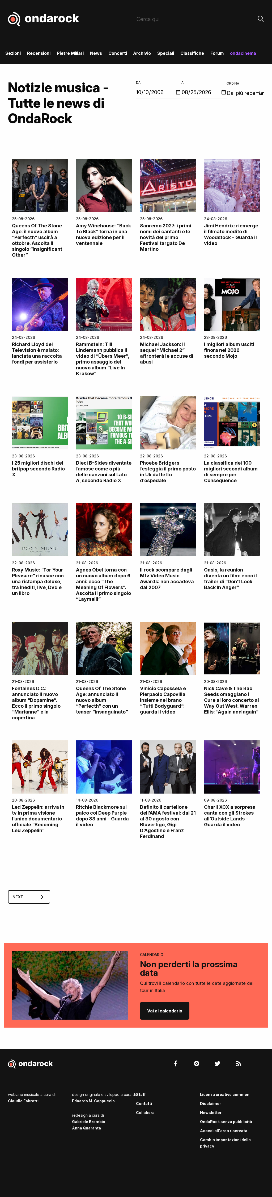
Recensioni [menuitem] (38, 53)
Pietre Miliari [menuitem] (70, 53)
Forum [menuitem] (217, 53)
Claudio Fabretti (23, 1101)
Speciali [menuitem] (165, 53)
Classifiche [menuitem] (192, 53)
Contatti (144, 1103)
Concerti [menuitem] (117, 53)
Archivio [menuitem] (142, 53)
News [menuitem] (96, 53)
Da (138, 82)
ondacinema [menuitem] (243, 53)
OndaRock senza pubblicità (226, 1121)
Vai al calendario (164, 1011)
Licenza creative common (224, 1094)
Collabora (145, 1112)
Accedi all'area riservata (223, 1130)
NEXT (17, 897)
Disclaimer (210, 1103)
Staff (141, 1094)
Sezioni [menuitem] (13, 53)
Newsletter (211, 1112)
